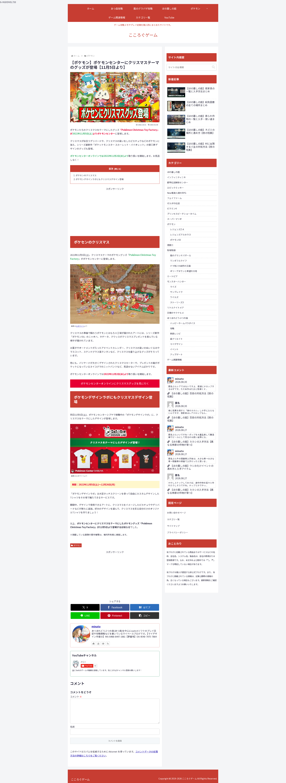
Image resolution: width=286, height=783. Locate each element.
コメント (76, 696)
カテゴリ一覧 (173, 519)
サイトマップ (173, 525)
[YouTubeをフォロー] (98, 643)
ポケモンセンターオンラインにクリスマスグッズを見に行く (115, 383)
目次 (111, 168)
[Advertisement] (115, 211)
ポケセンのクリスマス (86, 175)
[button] (144, 615)
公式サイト (80, 326)
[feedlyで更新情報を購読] (103, 643)
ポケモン (77, 545)
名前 (72, 726)
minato (96, 626)
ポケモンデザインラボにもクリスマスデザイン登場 (100, 179)
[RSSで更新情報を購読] (108, 643)
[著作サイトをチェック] (93, 643)
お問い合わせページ (176, 512)
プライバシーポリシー (177, 532)
